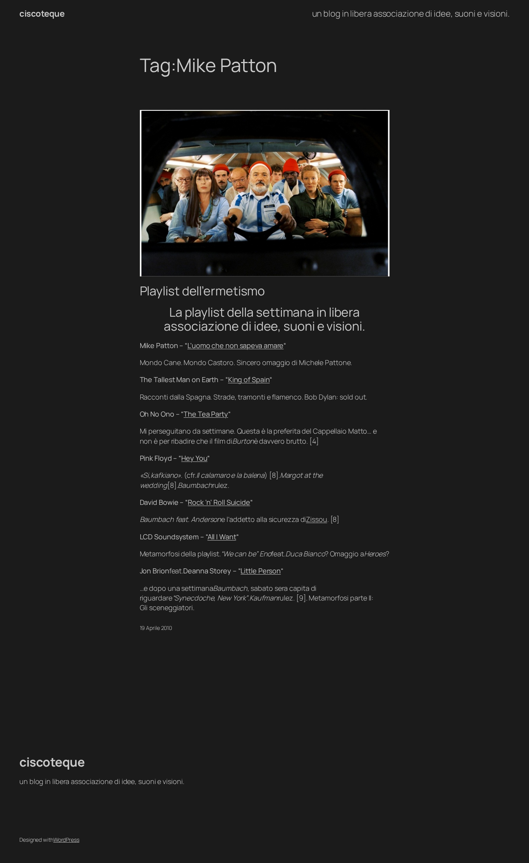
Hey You (194, 458)
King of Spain (249, 379)
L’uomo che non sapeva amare (235, 345)
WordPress (66, 839)
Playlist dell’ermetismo (202, 291)
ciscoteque (41, 13)
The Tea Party (206, 414)
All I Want (222, 536)
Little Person (260, 570)
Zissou (316, 519)
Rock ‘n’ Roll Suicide (219, 502)
